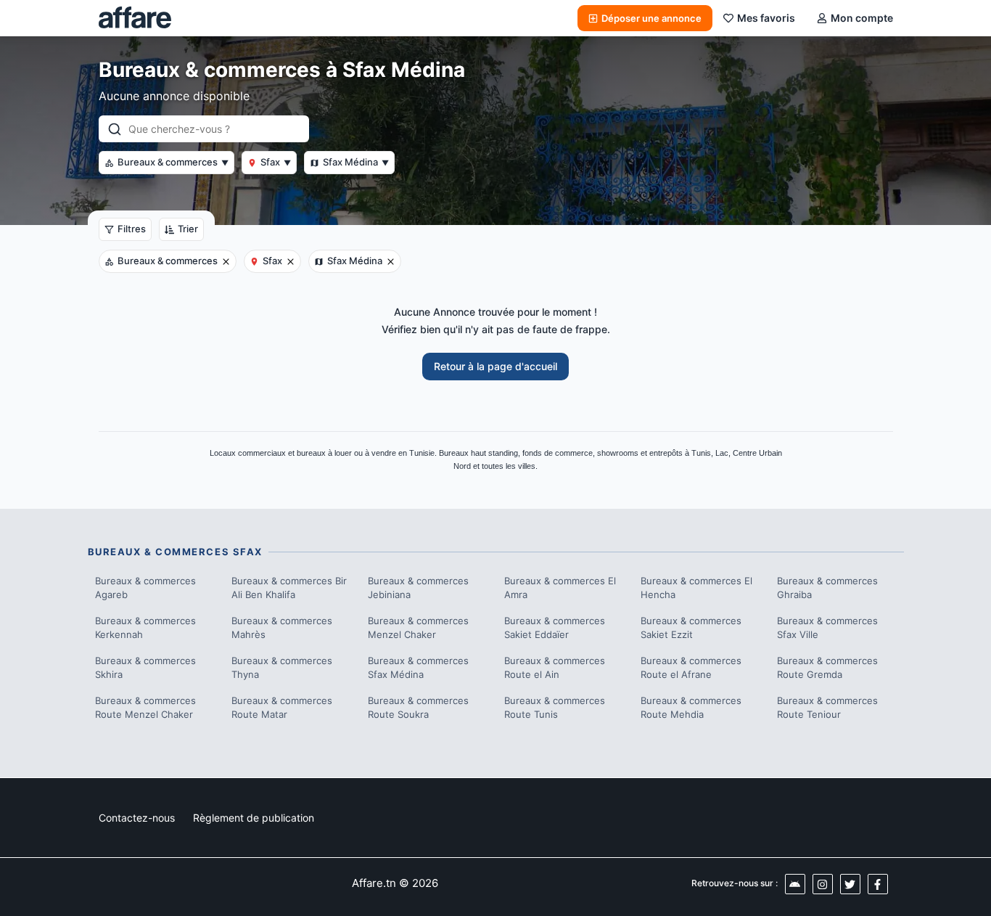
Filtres (132, 228)
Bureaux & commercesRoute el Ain (554, 668)
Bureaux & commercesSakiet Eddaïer (554, 628)
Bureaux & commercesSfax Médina (418, 668)
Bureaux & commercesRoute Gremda (827, 668)
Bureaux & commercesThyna (281, 668)
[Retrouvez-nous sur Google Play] (795, 884)
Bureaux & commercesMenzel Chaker (418, 628)
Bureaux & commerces (173, 162)
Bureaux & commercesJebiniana (418, 588)
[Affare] (135, 18)
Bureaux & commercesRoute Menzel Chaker (145, 708)
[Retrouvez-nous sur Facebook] (878, 884)
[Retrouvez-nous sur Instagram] (823, 884)
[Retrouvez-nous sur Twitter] (850, 884)
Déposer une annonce (651, 18)
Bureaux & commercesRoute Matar (281, 708)
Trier (188, 228)
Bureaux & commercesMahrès (281, 628)
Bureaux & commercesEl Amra (560, 588)
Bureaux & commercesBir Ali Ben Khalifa (289, 588)
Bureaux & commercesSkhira (145, 668)
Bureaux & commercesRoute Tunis (554, 708)
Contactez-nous (137, 817)
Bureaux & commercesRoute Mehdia (691, 708)
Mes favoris (766, 18)
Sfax (275, 162)
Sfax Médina (356, 162)
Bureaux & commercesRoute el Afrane (691, 668)
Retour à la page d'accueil (495, 366)
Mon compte (862, 18)
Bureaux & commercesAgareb (145, 588)
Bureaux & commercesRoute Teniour (827, 708)
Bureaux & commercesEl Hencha (696, 588)
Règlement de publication (253, 817)
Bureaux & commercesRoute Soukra (418, 708)
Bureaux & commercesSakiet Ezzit (691, 628)
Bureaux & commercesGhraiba (827, 588)
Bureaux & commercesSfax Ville (827, 628)
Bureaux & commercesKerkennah (145, 628)
